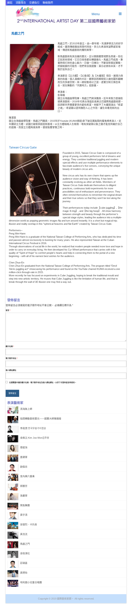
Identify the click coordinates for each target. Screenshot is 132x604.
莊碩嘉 (23, 563)
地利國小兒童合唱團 (31, 582)
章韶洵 (23, 447)
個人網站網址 (11, 370)
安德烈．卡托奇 (28, 524)
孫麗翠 (23, 495)
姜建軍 (23, 457)
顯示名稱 (10, 346)
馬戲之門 (25, 543)
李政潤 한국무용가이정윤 (33, 428)
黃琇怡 (23, 572)
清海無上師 (26, 409)
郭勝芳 (23, 486)
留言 (8, 310)
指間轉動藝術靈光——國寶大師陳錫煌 (40, 418)
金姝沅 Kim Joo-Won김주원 (34, 437)
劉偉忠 (23, 466)
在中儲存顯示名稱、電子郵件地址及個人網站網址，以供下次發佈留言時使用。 (42, 382)
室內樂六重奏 (27, 476)
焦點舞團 (25, 505)
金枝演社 (25, 553)
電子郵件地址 (11, 358)
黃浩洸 (23, 534)
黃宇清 (23, 514)
